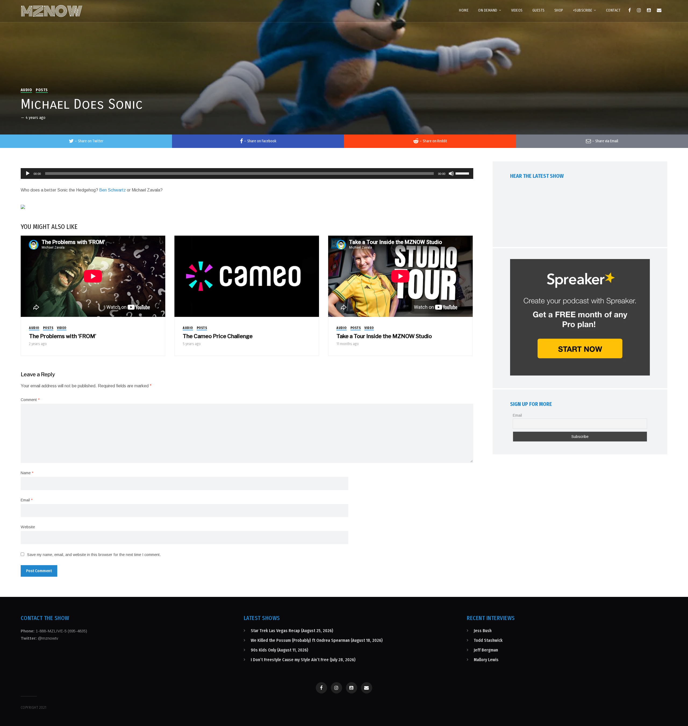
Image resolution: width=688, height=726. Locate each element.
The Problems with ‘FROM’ (62, 336)
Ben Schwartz (112, 190)
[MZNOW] (52, 11)
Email (27, 500)
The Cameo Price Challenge (218, 336)
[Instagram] (639, 10)
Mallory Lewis (486, 659)
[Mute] (451, 173)
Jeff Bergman (486, 650)
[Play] (27, 173)
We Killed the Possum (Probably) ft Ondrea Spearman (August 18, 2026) (317, 640)
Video (61, 328)
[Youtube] (649, 10)
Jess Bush (483, 630)
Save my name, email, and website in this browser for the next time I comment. (94, 555)
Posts (42, 90)
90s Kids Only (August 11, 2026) (279, 650)
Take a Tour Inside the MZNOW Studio (384, 336)
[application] (247, 173)
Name (27, 473)
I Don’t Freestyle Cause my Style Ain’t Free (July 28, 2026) (303, 659)
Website (28, 527)
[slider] (463, 173)
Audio (26, 90)
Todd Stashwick (488, 640)
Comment (30, 400)
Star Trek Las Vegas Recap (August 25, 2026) (292, 630)
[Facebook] (629, 10)
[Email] (659, 10)
